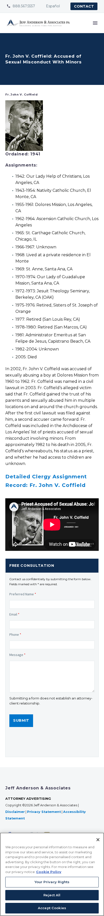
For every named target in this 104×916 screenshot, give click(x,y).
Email (14, 614)
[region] (52, 874)
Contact (84, 6)
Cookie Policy (48, 872)
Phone (15, 634)
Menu (95, 23)
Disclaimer (15, 812)
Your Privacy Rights (52, 882)
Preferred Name (22, 594)
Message (17, 654)
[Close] (97, 839)
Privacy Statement (44, 812)
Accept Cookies (52, 908)
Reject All (51, 895)
